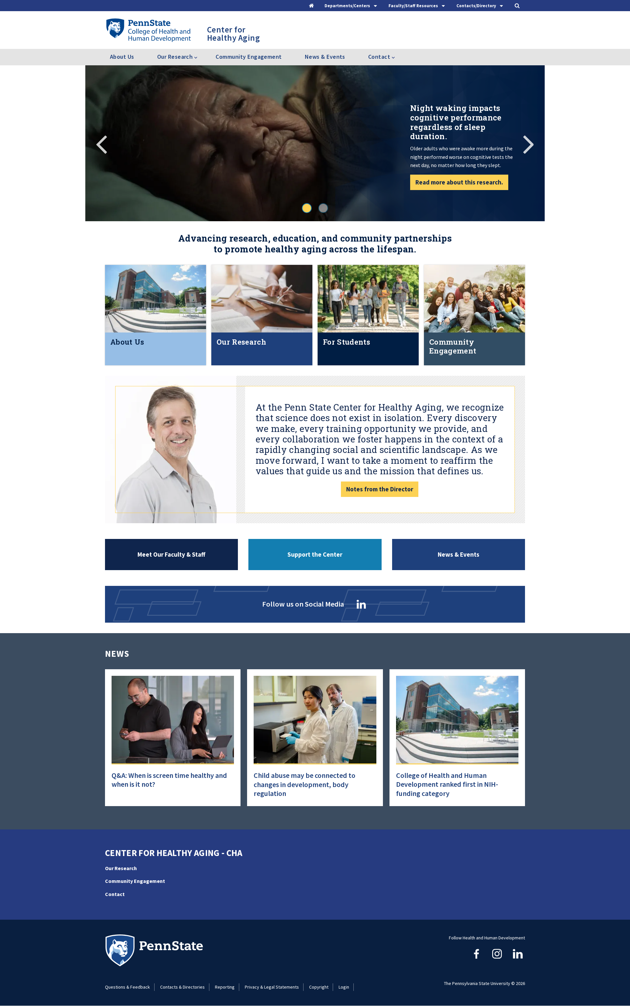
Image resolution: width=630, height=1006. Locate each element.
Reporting (225, 987)
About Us (122, 56)
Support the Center (314, 554)
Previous (102, 143)
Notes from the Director (379, 489)
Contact (115, 894)
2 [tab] (323, 208)
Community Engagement (249, 56)
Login (344, 987)
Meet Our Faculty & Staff (171, 554)
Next (528, 143)
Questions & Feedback (127, 987)
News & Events (325, 56)
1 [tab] (307, 208)
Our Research (121, 868)
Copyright (318, 987)
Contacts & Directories (182, 987)
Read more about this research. (459, 182)
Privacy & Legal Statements (272, 987)
